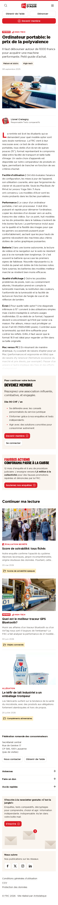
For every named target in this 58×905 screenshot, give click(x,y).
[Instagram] (22, 866)
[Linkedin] (30, 866)
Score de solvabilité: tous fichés (24, 548)
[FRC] (29, 6)
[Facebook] (7, 866)
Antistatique (39, 896)
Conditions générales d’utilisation (19, 878)
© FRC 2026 (9, 896)
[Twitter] (15, 866)
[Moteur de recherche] (5, 5)
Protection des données (14, 887)
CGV (4, 883)
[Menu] (52, 5)
